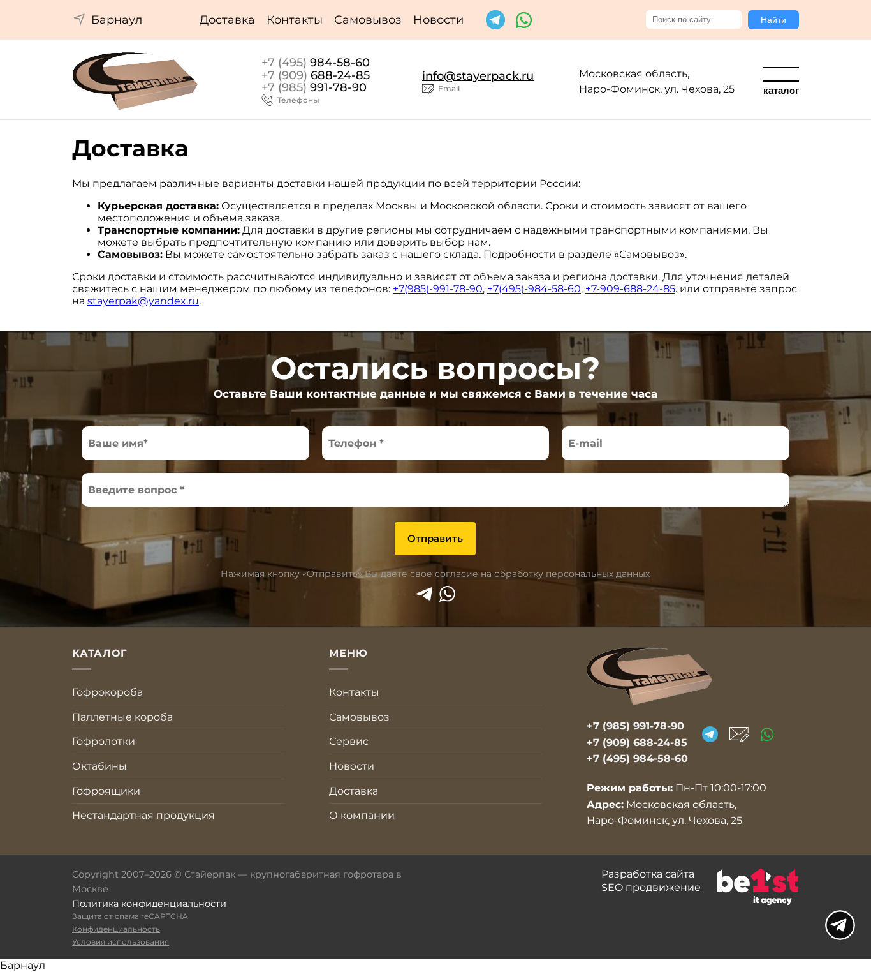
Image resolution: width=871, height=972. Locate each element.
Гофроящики (106, 791)
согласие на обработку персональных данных (542, 573)
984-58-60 (315, 63)
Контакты (295, 20)
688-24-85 (315, 76)
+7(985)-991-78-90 (438, 289)
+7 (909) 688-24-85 (637, 742)
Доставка (227, 20)
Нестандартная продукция (143, 815)
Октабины (99, 766)
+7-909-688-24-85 (630, 289)
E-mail (739, 734)
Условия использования (120, 941)
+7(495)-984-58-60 (534, 289)
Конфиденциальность (116, 929)
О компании (362, 815)
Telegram (424, 594)
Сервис (349, 741)
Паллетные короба (122, 717)
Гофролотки (103, 741)
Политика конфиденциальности (149, 903)
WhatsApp (447, 594)
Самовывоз (368, 20)
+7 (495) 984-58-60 (637, 758)
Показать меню (840, 925)
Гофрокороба (107, 692)
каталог (781, 90)
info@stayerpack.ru (478, 76)
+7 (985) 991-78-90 (635, 726)
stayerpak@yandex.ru (143, 301)
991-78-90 (314, 88)
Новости (438, 20)
